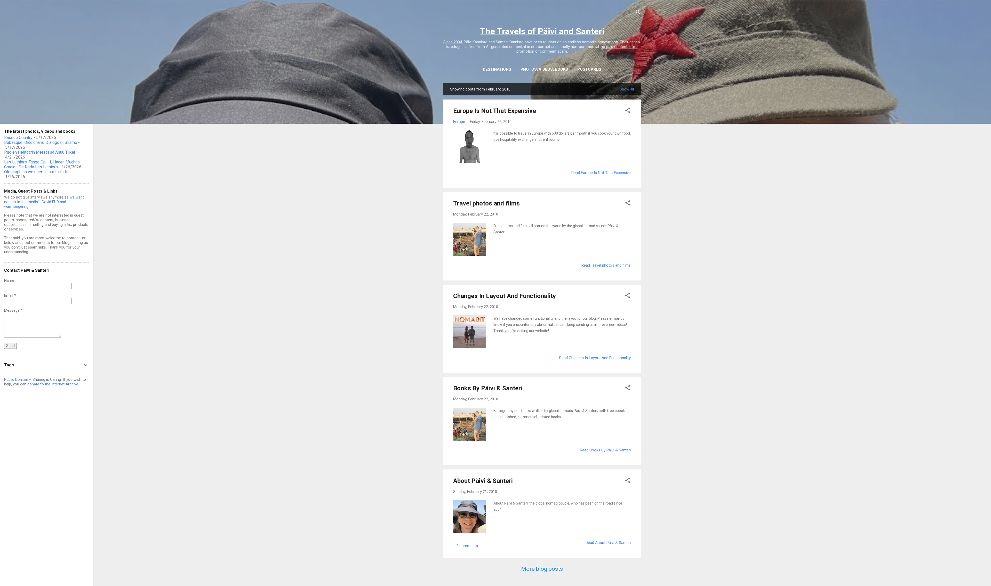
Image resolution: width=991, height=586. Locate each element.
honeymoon (608, 42)
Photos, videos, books (544, 69)
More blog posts (542, 569)
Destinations (497, 69)
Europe (459, 121)
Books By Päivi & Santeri (487, 388)
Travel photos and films (486, 203)
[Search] (638, 13)
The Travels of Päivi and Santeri (542, 31)
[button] (628, 111)
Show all (627, 89)
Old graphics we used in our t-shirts (36, 171)
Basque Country (18, 137)
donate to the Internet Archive (52, 384)
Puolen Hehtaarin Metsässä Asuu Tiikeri (40, 152)
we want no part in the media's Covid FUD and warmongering (44, 202)
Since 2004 (452, 42)
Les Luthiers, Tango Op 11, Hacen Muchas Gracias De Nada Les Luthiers (42, 164)
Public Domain (16, 379)
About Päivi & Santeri (483, 480)
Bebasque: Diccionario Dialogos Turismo (40, 142)
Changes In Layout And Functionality (504, 296)
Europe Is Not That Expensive (494, 110)
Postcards (589, 69)
